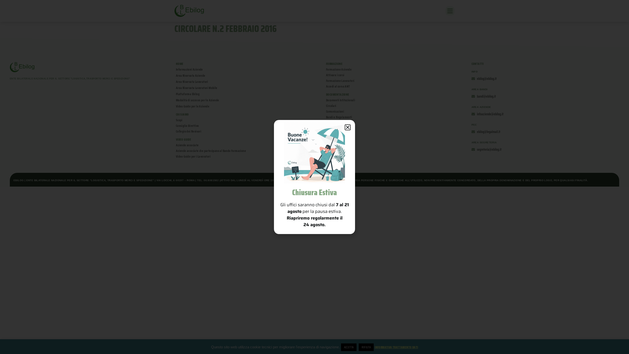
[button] (347, 127)
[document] (314, 177)
